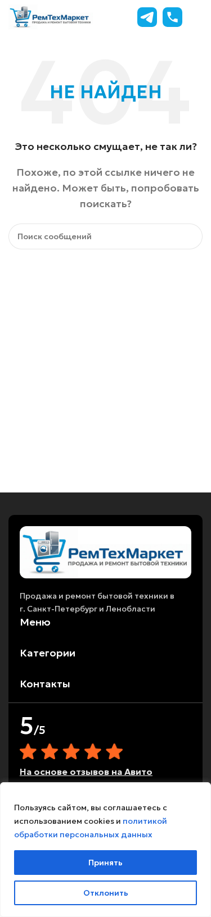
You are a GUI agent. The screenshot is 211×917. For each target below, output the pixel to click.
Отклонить (105, 893)
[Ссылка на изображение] (105, 550)
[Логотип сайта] (50, 15)
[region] (105, 849)
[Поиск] (190, 236)
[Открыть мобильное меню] (198, 17)
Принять (105, 862)
